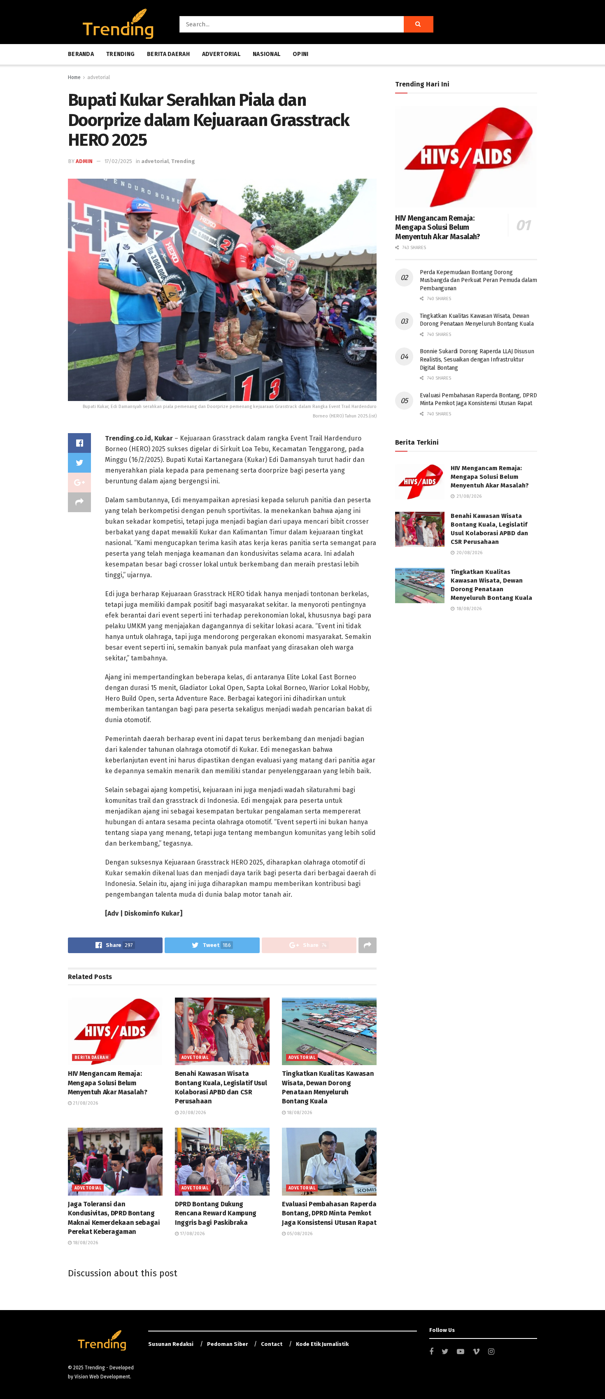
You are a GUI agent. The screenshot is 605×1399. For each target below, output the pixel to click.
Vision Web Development (102, 1377)
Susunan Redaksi (170, 1344)
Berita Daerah (168, 54)
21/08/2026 (85, 1103)
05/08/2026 (299, 1233)
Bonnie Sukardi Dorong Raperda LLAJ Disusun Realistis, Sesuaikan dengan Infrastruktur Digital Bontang (477, 359)
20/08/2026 (192, 1112)
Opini (300, 54)
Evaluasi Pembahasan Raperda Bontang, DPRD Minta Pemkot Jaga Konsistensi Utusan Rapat (329, 1213)
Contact (271, 1344)
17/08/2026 (192, 1233)
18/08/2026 (299, 1112)
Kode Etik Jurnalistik (322, 1344)
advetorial (98, 77)
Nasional (266, 54)
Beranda (81, 54)
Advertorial (221, 54)
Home (74, 77)
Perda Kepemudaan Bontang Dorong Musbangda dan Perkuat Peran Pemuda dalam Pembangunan (478, 280)
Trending (120, 54)
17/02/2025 (118, 161)
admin (84, 161)
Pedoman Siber (227, 1344)
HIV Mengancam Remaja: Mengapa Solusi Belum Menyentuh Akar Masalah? (107, 1083)
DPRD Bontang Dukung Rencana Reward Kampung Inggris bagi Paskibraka (215, 1213)
